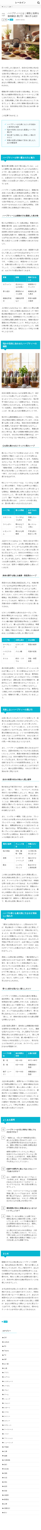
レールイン (20, 2)
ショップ (7, 1399)
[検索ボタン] (38, 2)
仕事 (5, 1451)
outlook (6, 1342)
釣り (5, 1512)
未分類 (6, 1469)
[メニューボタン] (2, 2)
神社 (5, 1482)
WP (5, 1359)
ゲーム (6, 1394)
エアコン (7, 1377)
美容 (5, 1491)
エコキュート (8, 1381)
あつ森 (6, 1364)
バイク (6, 1434)
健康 (5, 1456)
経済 (5, 1486)
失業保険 (7, 1460)
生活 (5, 1477)
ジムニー (7, 1403)
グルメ (6, 1390)
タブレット (8, 1425)
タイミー (7, 1416)
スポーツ (7, 1407)
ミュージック (8, 1442)
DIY (5, 1337)
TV (5, 1355)
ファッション (8, 1438)
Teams (6, 1351)
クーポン (7, 1386)
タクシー (7, 1421)
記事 (11, 19)
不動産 (6, 1447)
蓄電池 (6, 1499)
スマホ (6, 1412)
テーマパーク (8, 1429)
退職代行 (7, 1508)
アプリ (6, 1372)
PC (5, 1346)
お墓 (5, 1368)
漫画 (5, 1473)
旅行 (5, 1464)
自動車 (6, 1495)
